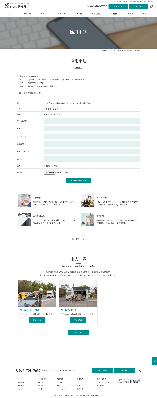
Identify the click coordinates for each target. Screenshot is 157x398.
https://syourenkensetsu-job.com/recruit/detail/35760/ (67, 103)
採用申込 (139, 7)
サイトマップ (101, 386)
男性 (48, 165)
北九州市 (75, 239)
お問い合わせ (118, 7)
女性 (55, 165)
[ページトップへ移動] (139, 370)
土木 (83, 239)
